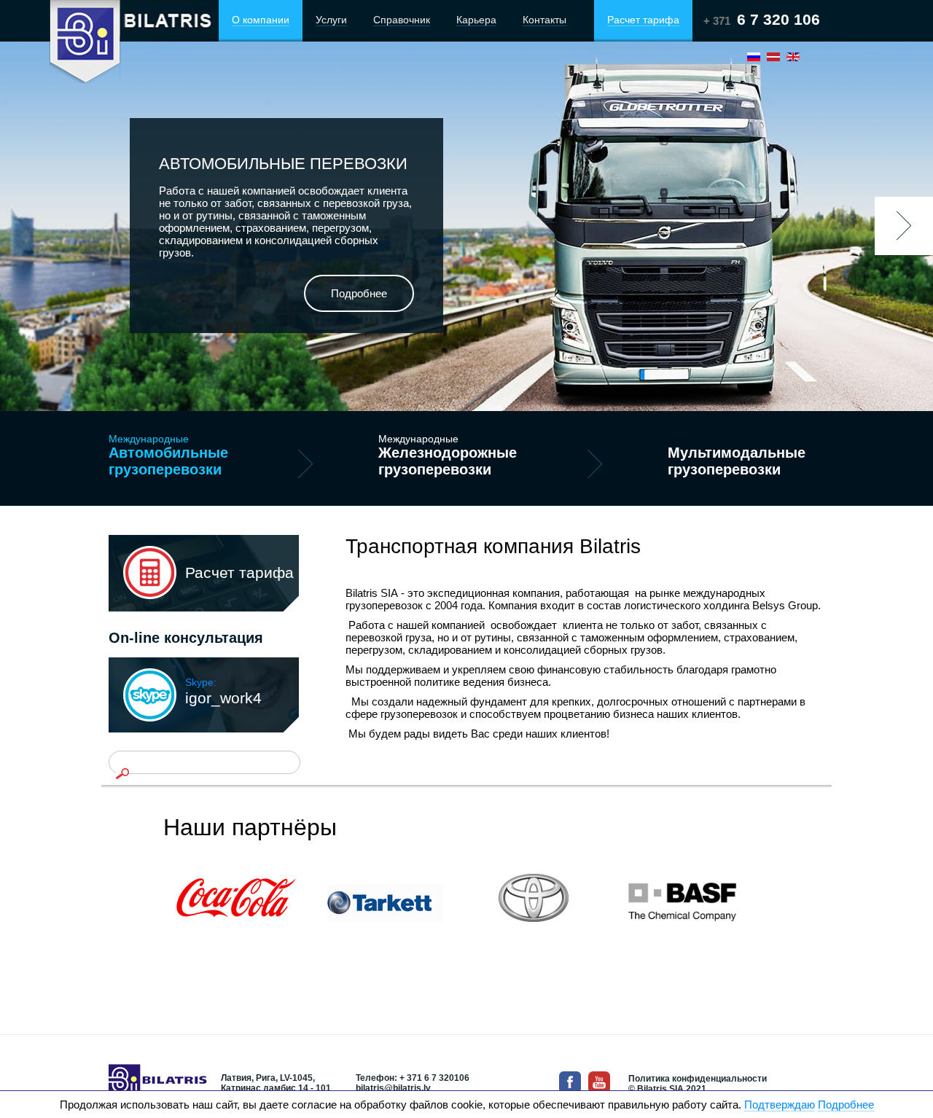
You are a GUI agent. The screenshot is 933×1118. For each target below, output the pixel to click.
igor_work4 (223, 691)
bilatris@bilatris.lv (393, 1088)
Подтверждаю (779, 1104)
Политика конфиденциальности (697, 1079)
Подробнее (846, 1104)
